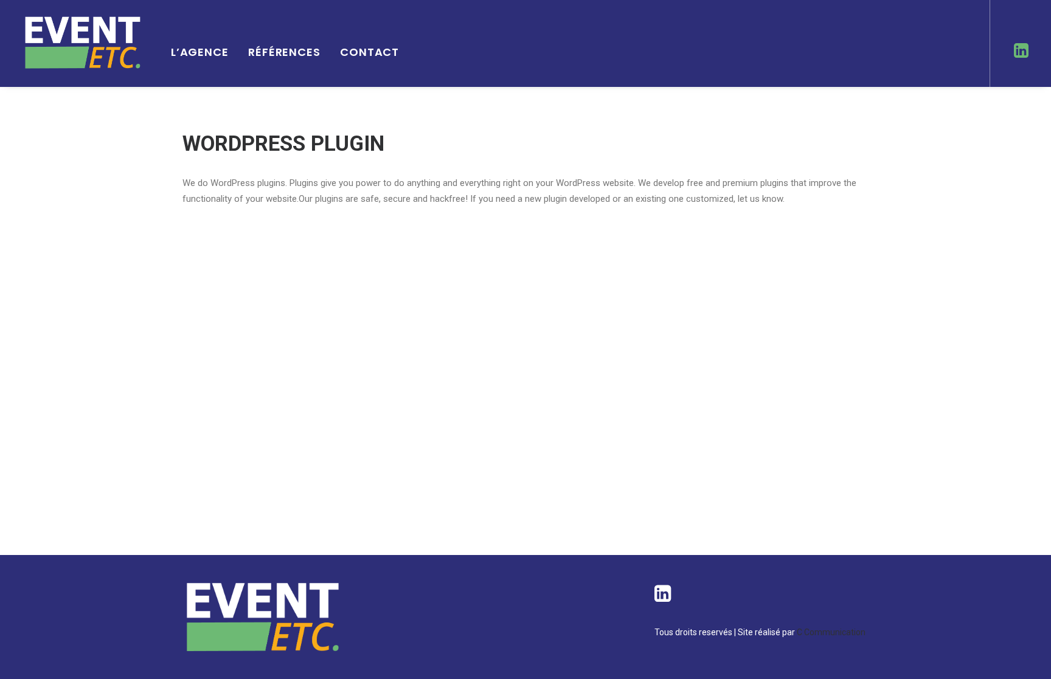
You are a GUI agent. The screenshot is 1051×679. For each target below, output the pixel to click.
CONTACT (369, 52)
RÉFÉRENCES (284, 52)
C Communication (830, 632)
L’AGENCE (200, 52)
